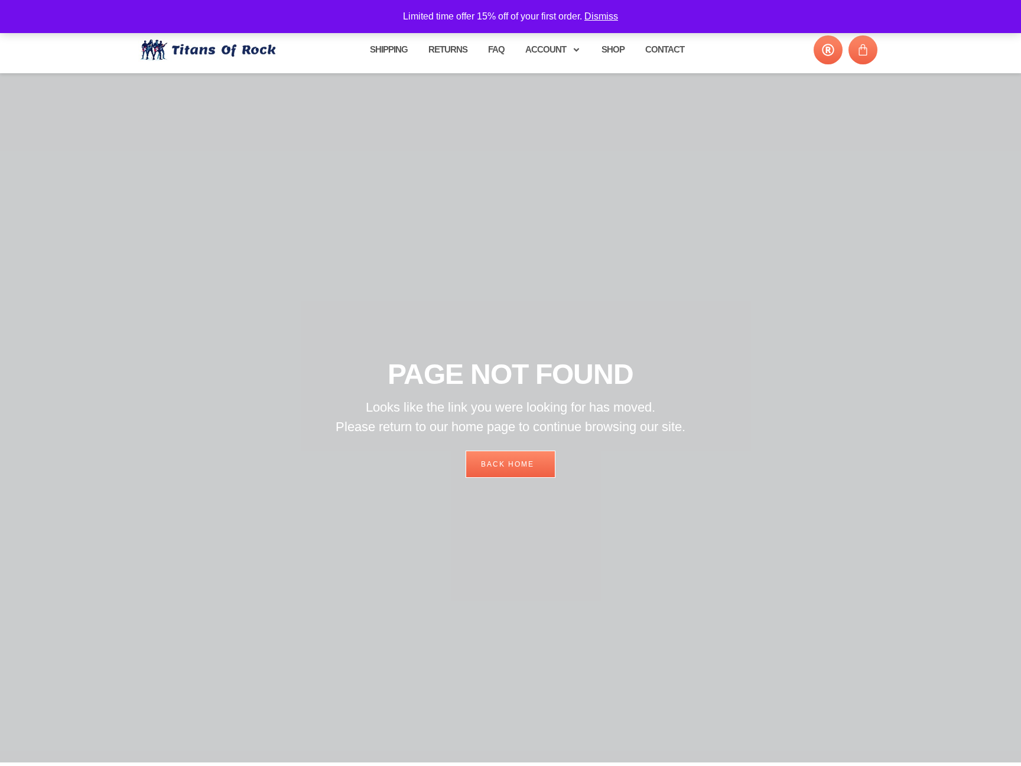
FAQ (496, 49)
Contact (664, 49)
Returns (447, 49)
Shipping (389, 49)
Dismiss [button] (601, 16)
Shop (613, 49)
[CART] (862, 49)
